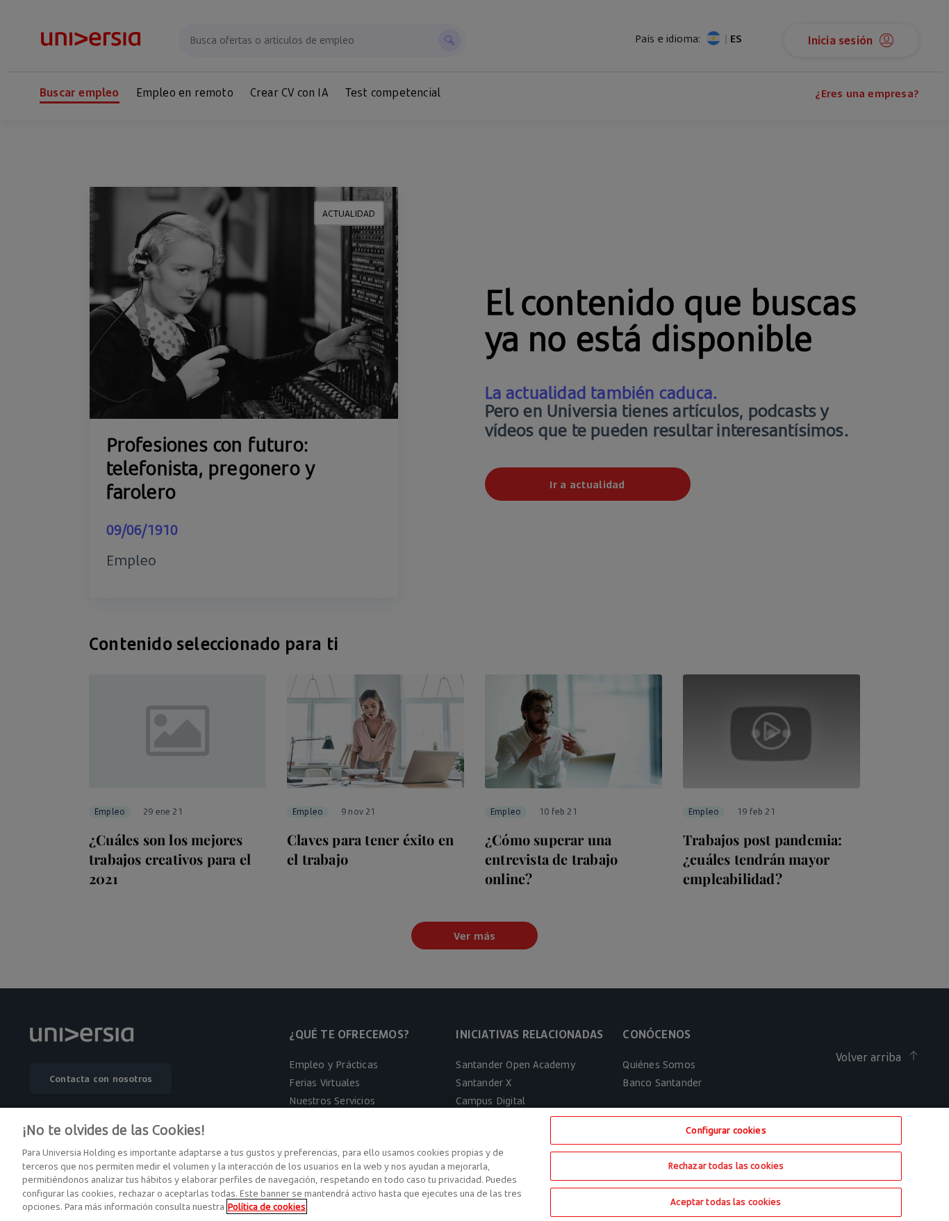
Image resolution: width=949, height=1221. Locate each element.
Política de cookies (267, 1206)
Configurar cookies (726, 1130)
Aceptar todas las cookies (725, 1201)
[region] (474, 1164)
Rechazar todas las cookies (726, 1165)
